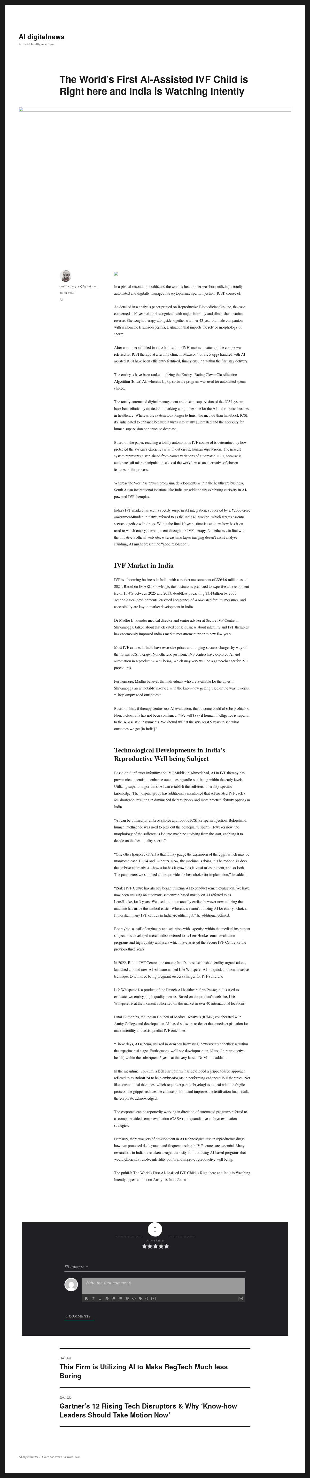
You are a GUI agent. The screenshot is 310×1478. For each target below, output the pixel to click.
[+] (153, 1298)
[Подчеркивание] (100, 1299)
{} (147, 1298)
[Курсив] (93, 1299)
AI (61, 299)
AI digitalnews (42, 36)
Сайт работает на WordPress (61, 1457)
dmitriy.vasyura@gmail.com (79, 286)
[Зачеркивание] (106, 1299)
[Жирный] (86, 1299)
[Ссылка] (140, 1299)
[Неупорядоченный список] (120, 1299)
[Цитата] (127, 1299)
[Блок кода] (134, 1299)
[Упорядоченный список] (113, 1299)
